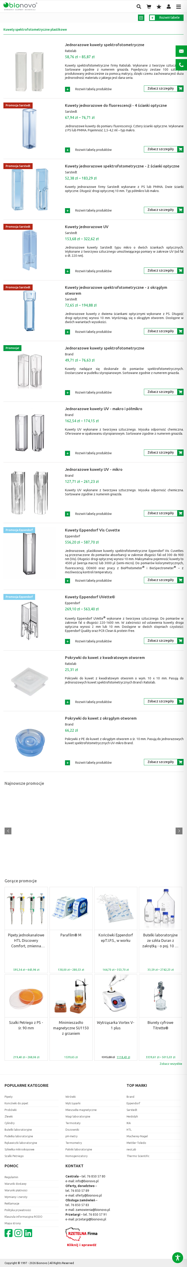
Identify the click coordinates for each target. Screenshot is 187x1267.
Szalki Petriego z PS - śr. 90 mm (26, 1025)
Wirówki (70, 1096)
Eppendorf (72, 536)
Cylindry (10, 1123)
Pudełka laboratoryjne (19, 1136)
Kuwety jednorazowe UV (87, 226)
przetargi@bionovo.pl (90, 1219)
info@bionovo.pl (87, 1181)
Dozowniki (72, 1129)
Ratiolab (70, 51)
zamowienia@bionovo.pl (92, 1210)
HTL (129, 1129)
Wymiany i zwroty (16, 1196)
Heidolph (132, 1116)
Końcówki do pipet (16, 1103)
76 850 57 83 (80, 1205)
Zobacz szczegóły (161, 88)
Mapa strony (13, 1223)
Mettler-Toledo (136, 1142)
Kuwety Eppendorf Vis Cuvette (92, 530)
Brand (69, 354)
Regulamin (11, 1177)
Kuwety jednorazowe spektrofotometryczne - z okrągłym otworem (116, 290)
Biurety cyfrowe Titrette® (160, 1025)
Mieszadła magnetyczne (81, 1109)
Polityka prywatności (18, 1210)
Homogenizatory (76, 1156)
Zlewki (9, 1116)
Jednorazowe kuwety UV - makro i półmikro (103, 409)
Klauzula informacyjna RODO (23, 1216)
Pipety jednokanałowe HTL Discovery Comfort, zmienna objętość (26, 941)
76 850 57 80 (96, 1176)
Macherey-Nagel (137, 1136)
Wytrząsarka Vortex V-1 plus (115, 1025)
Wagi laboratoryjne (77, 1116)
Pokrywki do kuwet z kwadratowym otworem (105, 657)
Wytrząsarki (73, 1103)
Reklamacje (12, 1203)
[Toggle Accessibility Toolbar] (178, 1258)
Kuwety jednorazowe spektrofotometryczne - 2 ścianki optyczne (122, 166)
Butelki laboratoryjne (18, 1129)
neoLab (131, 1149)
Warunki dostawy (15, 1183)
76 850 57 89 (80, 1190)
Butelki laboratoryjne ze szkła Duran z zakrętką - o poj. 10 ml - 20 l (160, 941)
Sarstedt (71, 111)
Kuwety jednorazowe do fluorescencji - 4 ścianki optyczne (116, 105)
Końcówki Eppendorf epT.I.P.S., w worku (116, 938)
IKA (129, 1123)
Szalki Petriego (14, 1156)
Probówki (11, 1109)
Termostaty (73, 1123)
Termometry (73, 1142)
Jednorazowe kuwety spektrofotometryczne (104, 44)
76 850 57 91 (97, 1214)
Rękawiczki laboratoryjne (21, 1142)
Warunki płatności (16, 1190)
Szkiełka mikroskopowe (19, 1149)
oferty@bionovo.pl (88, 1195)
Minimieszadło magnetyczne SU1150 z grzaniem (71, 1027)
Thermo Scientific (138, 1156)
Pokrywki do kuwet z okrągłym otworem (101, 718)
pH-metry (71, 1136)
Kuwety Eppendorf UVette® (90, 597)
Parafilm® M (70, 935)
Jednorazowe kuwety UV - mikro (93, 469)
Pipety (9, 1096)
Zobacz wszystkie (171, 1063)
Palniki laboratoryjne (78, 1149)
